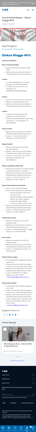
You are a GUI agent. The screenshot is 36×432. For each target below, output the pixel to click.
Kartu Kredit (8, 49)
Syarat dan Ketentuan (27, 403)
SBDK (4, 403)
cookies (12, 4)
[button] (14, 356)
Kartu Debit (19, 49)
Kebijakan (13, 403)
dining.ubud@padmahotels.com (17, 305)
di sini (31, 417)
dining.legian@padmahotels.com (18, 277)
